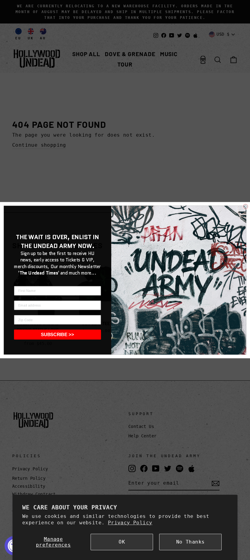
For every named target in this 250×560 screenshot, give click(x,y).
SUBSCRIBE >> (57, 334)
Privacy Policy (130, 523)
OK (122, 542)
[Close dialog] (245, 206)
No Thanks (190, 542)
